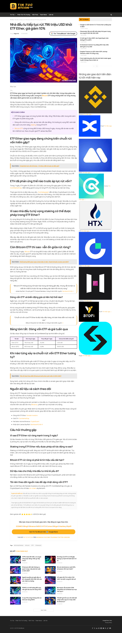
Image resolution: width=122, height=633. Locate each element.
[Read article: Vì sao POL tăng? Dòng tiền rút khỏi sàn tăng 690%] (15, 601)
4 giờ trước (84, 55)
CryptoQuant (35, 421)
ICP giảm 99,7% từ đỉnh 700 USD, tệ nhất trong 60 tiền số (66, 578)
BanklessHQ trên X (68, 291)
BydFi (69, 526)
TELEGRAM (54, 537)
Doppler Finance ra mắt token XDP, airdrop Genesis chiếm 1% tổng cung (93, 52)
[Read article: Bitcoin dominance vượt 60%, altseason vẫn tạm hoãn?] (50, 570)
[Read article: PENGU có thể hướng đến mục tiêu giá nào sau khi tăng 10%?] (15, 590)
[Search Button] (111, 14)
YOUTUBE (47, 537)
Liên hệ (51, 14)
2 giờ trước (84, 42)
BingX (26, 526)
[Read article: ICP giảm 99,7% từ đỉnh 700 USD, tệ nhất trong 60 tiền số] (50, 580)
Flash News (43, 14)
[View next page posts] (97, 66)
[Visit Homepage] (21, 6)
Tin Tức (12, 14)
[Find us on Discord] (110, 628)
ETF (33, 545)
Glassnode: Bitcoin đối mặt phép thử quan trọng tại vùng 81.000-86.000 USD (95, 32)
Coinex (49, 526)
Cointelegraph (43, 192)
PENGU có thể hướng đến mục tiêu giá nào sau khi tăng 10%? (31, 588)
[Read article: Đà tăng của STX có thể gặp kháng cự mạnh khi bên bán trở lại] (50, 559)
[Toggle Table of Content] (11, 91)
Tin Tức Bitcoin (20, 628)
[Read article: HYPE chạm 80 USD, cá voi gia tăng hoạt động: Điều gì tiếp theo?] (15, 559)
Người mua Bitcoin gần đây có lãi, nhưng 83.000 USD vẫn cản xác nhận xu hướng (32, 579)
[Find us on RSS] (105, 628)
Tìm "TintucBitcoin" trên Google (64, 34)
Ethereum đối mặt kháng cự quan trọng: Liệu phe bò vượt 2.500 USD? (31, 569)
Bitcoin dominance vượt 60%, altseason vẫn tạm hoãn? (66, 568)
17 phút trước (84, 28)
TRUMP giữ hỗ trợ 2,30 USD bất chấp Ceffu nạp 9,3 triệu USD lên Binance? (67, 599)
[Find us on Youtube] (103, 628)
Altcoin (27, 545)
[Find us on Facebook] (92, 628)
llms (111, 620)
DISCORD (67, 537)
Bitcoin (44, 95)
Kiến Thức (35, 14)
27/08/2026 (24, 562)
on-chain (32, 488)
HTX (44, 526)
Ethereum (38, 545)
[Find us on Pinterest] (98, 628)
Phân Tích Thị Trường (23, 14)
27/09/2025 (24, 33)
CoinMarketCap (16, 188)
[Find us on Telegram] (101, 628)
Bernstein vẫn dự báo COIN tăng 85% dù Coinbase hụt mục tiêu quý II (67, 589)
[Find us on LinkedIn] (96, 628)
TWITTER (60, 537)
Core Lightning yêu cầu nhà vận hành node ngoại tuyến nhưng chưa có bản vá (95, 59)
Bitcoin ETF (19, 128)
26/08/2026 (25, 583)
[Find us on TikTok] (107, 628)
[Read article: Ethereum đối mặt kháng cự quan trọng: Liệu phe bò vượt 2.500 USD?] (15, 570)
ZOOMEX (19, 526)
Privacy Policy (108, 622)
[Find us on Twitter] (94, 628)
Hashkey (62, 526)
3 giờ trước (84, 48)
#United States (18, 545)
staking (33, 125)
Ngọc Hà (16, 33)
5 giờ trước (84, 62)
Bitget (55, 526)
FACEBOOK (40, 537)
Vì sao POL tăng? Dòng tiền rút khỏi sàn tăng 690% (32, 599)
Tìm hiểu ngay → (88, 114)
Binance (34, 404)
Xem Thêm (43, 610)
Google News (106, 620)
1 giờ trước (83, 35)
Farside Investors (32, 415)
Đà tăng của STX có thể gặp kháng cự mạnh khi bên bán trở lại (66, 558)
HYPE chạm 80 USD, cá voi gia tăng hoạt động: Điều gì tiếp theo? (31, 558)
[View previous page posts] (94, 66)
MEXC (39, 526)
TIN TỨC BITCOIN (28, 537)
